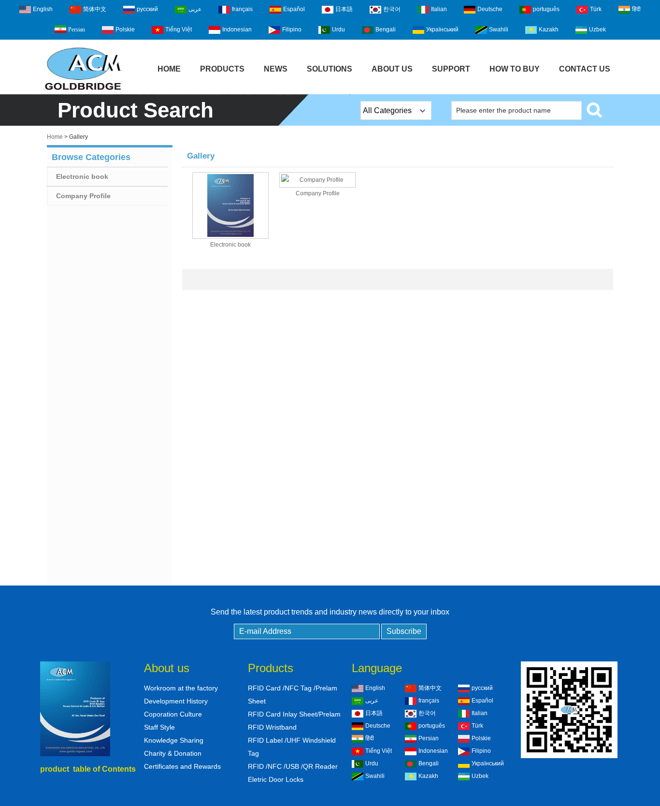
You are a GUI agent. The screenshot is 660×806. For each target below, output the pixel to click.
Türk (596, 9)
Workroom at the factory (181, 688)
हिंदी (636, 9)
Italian (439, 9)
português (546, 9)
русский (147, 9)
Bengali (385, 29)
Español (294, 9)
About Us (392, 69)
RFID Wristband (272, 727)
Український (442, 29)
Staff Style (159, 727)
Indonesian (237, 29)
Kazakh (549, 29)
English (43, 9)
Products (222, 69)
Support (451, 69)
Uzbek (597, 29)
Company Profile (83, 196)
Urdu (338, 29)
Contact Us (584, 69)
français (242, 9)
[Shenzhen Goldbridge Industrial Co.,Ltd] (83, 91)
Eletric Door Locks (275, 779)
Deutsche (489, 9)
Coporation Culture (173, 714)
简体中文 (94, 9)
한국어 (392, 9)
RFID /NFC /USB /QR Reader (293, 766)
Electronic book (82, 176)
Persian (76, 29)
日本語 (344, 9)
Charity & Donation (172, 753)
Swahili (498, 29)
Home (169, 69)
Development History (176, 701)
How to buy (514, 69)
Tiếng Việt (178, 29)
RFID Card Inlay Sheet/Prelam (294, 714)
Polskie (125, 29)
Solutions (329, 69)
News (275, 69)
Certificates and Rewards (182, 766)
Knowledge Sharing (173, 740)
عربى (194, 9)
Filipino (291, 29)
